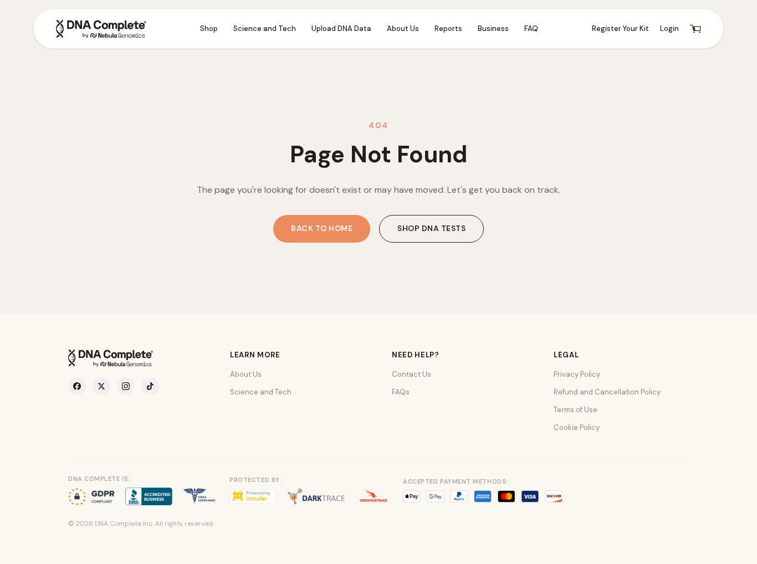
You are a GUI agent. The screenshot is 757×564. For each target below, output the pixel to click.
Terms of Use (575, 409)
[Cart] (695, 28)
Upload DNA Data (341, 28)
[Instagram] (126, 386)
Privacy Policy (577, 374)
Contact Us (411, 374)
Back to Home (321, 228)
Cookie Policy (577, 427)
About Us (403, 28)
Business (493, 28)
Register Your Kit (620, 28)
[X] (101, 386)
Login (669, 28)
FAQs (401, 392)
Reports (448, 28)
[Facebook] (77, 386)
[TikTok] (150, 386)
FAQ (531, 28)
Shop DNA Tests (431, 228)
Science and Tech (264, 28)
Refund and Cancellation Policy (607, 392)
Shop (209, 28)
